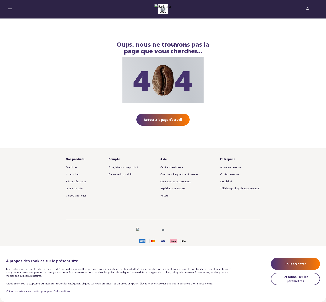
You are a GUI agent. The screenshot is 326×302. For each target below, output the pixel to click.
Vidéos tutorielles (76, 195)
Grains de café (74, 188)
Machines (71, 167)
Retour (164, 195)
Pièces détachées (76, 181)
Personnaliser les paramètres (295, 279)
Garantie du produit (120, 174)
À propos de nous (230, 167)
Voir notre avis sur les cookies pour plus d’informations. (38, 291)
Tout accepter (295, 264)
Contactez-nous (229, 174)
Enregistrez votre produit (123, 167)
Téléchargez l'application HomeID (240, 188)
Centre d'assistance (171, 167)
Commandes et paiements (175, 181)
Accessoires (73, 174)
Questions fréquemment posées (179, 174)
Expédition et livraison (173, 188)
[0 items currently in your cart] (316, 9)
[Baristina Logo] (163, 9)
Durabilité (226, 181)
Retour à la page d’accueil (163, 119)
